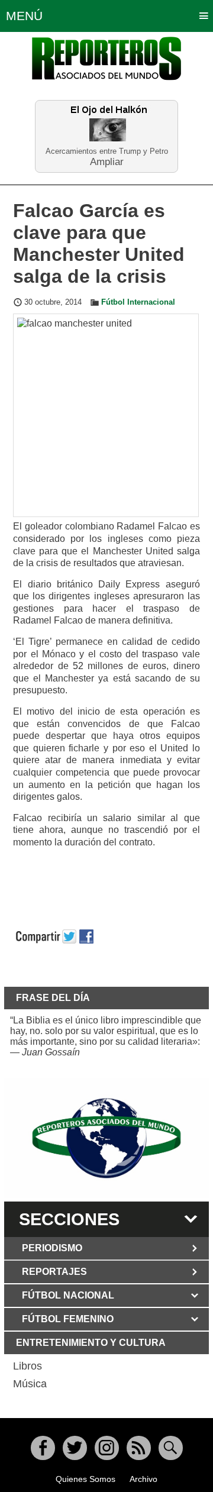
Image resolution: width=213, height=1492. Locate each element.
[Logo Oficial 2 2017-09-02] (106, 1138)
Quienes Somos (85, 1479)
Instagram (107, 1448)
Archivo (143, 1479)
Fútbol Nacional (68, 1295)
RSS (139, 1448)
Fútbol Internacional (138, 302)
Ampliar (107, 161)
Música (30, 1384)
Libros (27, 1366)
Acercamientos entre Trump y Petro (107, 151)
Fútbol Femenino (68, 1319)
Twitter (75, 1448)
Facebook (43, 1448)
